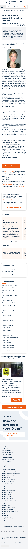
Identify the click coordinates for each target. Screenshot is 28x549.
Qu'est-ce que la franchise (8, 459)
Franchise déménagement (8, 297)
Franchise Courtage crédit (8, 498)
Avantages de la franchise (8, 465)
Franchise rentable (6, 466)
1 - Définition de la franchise (8, 269)
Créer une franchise (6, 461)
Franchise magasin (6, 330)
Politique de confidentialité (6, 542)
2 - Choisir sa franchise (7, 271)
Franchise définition (6, 448)
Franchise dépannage (7, 300)
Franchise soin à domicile (8, 347)
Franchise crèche (6, 293)
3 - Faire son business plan (8, 274)
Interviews (8, 10)
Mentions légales (17, 542)
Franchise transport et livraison (9, 305)
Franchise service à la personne (9, 295)
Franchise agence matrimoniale (9, 285)
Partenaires (4, 446)
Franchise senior (6, 340)
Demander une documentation (14, 407)
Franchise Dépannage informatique (10, 500)
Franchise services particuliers (17, 10)
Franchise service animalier (8, 345)
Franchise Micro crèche (7, 509)
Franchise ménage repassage (9, 332)
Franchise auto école (7, 312)
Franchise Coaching (6, 494)
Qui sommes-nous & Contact (20, 537)
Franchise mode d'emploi (8, 265)
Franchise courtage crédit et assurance (11, 288)
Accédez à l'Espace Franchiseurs (12, 434)
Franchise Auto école (7, 492)
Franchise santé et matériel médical (10, 337)
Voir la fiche (5, 400)
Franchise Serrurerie (6, 515)
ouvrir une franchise (9, 171)
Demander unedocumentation (16, 400)
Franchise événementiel (7, 325)
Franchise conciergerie (7, 317)
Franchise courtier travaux (8, 290)
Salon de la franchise (6, 450)
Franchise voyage (6, 307)
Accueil (3, 10)
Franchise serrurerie (6, 342)
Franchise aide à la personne (8, 310)
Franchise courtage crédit (8, 320)
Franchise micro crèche (7, 335)
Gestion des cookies (5, 545)
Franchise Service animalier (8, 517)
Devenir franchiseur (6, 454)
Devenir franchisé (6, 463)
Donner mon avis (14, 207)
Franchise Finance (6, 503)
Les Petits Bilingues (7, 379)
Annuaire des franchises (7, 452)
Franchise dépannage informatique (10, 322)
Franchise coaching (6, 315)
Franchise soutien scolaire (8, 350)
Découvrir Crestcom (10, 166)
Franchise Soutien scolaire (8, 520)
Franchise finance (6, 327)
